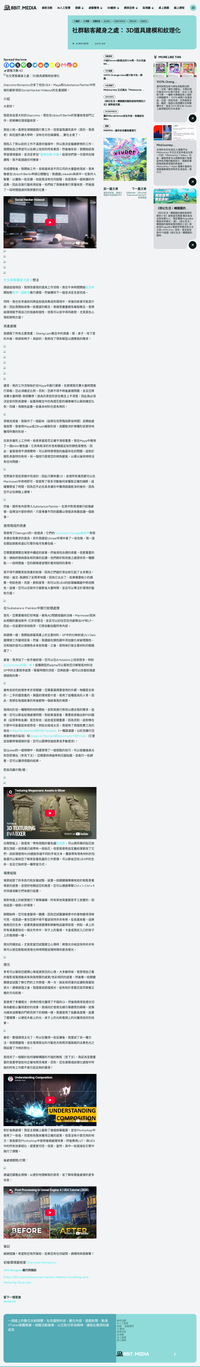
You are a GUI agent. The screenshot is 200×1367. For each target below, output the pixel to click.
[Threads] (29, 65)
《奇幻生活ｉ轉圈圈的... (173, 208)
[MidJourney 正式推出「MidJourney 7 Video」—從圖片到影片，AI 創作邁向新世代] (175, 132)
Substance (119, 21)
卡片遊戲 (108, 71)
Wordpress (111, 111)
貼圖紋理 (96, 21)
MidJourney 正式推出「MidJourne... (124, 89)
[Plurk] (57, 65)
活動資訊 (108, 56)
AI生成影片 (109, 85)
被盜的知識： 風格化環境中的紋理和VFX (113, 193)
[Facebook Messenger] (12, 65)
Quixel (107, 21)
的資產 (60, 843)
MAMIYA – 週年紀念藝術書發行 (120, 130)
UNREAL (143, 21)
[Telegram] (34, 65)
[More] (74, 65)
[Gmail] (63, 65)
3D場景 (86, 21)
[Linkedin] (46, 65)
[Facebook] (6, 65)
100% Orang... (167, 81)
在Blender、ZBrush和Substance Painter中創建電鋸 (136, 195)
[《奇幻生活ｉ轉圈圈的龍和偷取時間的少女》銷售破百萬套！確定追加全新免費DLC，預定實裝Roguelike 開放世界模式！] (175, 196)
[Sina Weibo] (52, 65)
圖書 (107, 126)
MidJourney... (166, 145)
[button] (50, 251)
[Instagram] (69, 65)
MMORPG (109, 97)
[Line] (23, 65)
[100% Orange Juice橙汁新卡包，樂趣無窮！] (175, 69)
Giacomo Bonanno (41, 1262)
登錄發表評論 (10, 1301)
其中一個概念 (21, 292)
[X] (17, 65)
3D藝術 (77, 21)
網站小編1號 (83, 44)
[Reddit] (40, 65)
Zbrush (132, 21)
